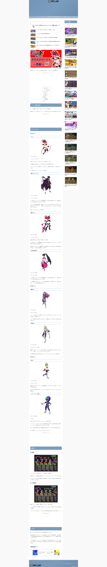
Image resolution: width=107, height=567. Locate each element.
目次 (45, 88)
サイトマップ (65, 563)
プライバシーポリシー (74, 563)
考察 (37, 546)
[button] (76, 24)
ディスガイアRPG (33, 546)
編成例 (44, 96)
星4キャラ (46, 92)
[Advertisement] (53, 10)
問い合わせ (69, 563)
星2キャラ (46, 95)
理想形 (46, 98)
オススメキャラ (45, 91)
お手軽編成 (46, 99)
